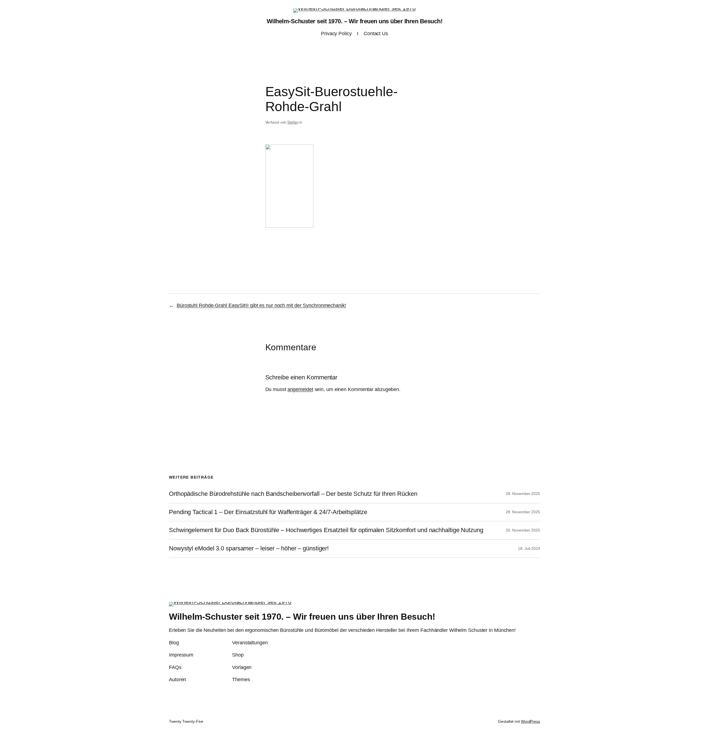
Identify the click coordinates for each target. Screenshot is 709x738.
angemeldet (300, 389)
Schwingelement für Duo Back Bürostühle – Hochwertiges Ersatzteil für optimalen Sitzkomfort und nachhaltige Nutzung (326, 530)
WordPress (530, 721)
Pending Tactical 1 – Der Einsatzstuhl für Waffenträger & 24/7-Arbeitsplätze (268, 512)
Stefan (292, 122)
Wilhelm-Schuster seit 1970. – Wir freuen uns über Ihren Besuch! (355, 21)
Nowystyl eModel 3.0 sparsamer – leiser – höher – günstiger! (249, 548)
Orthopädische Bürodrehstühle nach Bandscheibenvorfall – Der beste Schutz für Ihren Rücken (293, 494)
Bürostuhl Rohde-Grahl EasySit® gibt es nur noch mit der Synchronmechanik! (261, 305)
